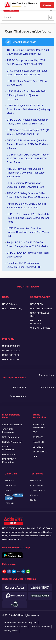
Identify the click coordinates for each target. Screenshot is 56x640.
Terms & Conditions (40, 626)
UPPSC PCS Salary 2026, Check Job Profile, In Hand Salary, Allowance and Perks (28, 218)
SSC (35, 432)
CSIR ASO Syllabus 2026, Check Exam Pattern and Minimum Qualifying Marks (28, 109)
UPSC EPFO (36, 304)
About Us (9, 480)
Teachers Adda (46, 375)
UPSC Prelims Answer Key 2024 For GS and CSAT (27, 83)
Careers (14, 496)
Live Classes (36, 485)
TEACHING (38, 442)
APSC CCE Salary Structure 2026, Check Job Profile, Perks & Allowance (28, 195)
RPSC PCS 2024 (10, 355)
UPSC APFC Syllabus (41, 328)
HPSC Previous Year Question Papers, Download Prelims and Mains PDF (28, 232)
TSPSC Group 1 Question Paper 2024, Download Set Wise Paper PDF (28, 52)
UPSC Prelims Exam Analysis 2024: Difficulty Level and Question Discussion (27, 95)
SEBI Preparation (11, 437)
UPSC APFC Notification (36, 322)
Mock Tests (36, 480)
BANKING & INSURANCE (39, 426)
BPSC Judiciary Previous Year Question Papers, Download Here (25, 185)
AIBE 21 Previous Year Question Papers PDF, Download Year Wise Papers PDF (26, 172)
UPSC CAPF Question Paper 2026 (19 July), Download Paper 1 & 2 (28, 132)
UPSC (36, 456)
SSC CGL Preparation (8, 448)
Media (8, 490)
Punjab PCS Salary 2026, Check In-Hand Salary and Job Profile (27, 205)
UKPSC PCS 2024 (11, 359)
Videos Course (37, 490)
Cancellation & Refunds (15, 626)
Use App (47, 5)
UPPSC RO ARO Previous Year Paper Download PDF (28, 254)
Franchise (10, 503)
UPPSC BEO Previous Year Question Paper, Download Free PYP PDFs (27, 121)
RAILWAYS (38, 437)
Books (33, 500)
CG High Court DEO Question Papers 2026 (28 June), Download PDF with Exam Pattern (28, 158)
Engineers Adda (18, 396)
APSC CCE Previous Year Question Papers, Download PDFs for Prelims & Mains (27, 144)
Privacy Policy (11, 630)
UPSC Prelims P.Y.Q (12, 308)
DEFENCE (38, 447)
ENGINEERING (40, 452)
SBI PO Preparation (12, 424)
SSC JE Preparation (12, 442)
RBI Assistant (8, 454)
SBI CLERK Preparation (8, 430)
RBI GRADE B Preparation (9, 460)
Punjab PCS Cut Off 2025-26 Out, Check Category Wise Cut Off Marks (27, 244)
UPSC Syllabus (9, 304)
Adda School (19, 387)
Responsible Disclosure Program (20, 622)
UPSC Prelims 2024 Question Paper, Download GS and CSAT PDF (27, 72)
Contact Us (10, 485)
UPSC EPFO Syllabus (41, 308)
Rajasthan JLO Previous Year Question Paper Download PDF (24, 265)
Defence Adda (47, 387)
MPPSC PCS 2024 (11, 350)
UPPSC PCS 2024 (11, 346)
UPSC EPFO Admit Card (39, 314)
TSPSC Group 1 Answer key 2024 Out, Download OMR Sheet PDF (26, 62)
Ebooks (34, 495)
